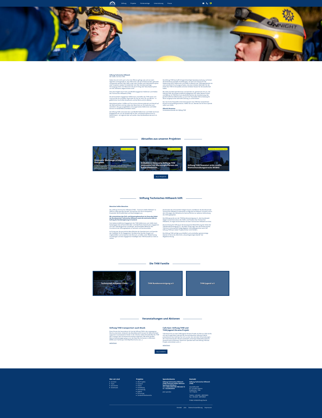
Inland (139, 386)
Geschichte (114, 386)
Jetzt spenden (167, 392)
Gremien (113, 382)
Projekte (133, 3)
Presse (169, 3)
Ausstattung (141, 389)
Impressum (208, 407)
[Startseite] (112, 3)
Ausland (140, 384)
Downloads (114, 388)
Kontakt (179, 407)
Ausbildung (141, 388)
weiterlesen (113, 343)
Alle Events (161, 352)
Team (112, 384)
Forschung (141, 393)
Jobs (185, 407)
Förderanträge (145, 3)
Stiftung (123, 3)
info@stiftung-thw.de (200, 400)
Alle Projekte (161, 177)
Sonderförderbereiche (145, 395)
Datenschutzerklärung (195, 407)
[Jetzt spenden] (211, 3)
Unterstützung (158, 3)
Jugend (140, 391)
